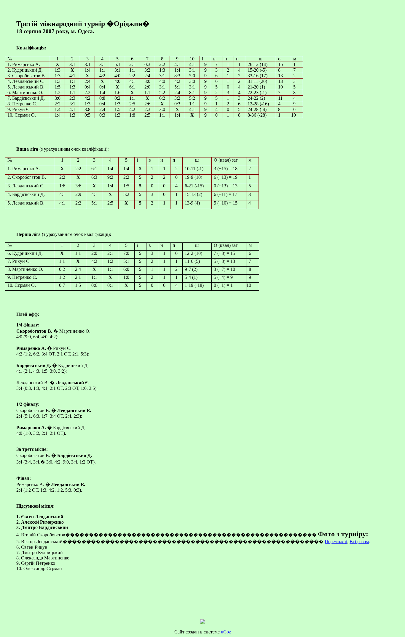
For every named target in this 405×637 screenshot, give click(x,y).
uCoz (226, 631)
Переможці (336, 541)
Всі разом (359, 541)
